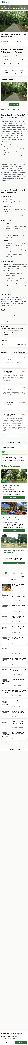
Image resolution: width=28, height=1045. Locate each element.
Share (8, 59)
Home (2, 55)
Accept (20, 1042)
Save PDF (22, 59)
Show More (13, 579)
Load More (13, 742)
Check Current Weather (15, 749)
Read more (17, 1036)
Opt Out (7, 1042)
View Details (13, 497)
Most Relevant (22, 352)
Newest (15, 352)
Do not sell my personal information (9, 1038)
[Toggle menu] (25, 2)
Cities (6, 55)
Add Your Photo (14, 104)
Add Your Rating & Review (14, 436)
